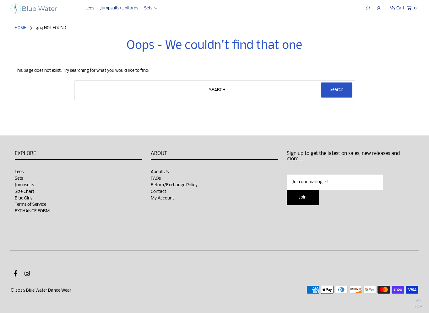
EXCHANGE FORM (32, 211)
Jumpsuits (24, 185)
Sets (19, 178)
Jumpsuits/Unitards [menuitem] (119, 8)
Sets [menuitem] (148, 8)
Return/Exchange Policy (174, 185)
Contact (158, 191)
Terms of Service (30, 204)
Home (20, 28)
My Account (162, 198)
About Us (160, 172)
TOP (418, 306)
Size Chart (24, 191)
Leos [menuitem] (89, 8)
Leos (19, 172)
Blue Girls (23, 198)
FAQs (156, 178)
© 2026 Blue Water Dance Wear (40, 290)
